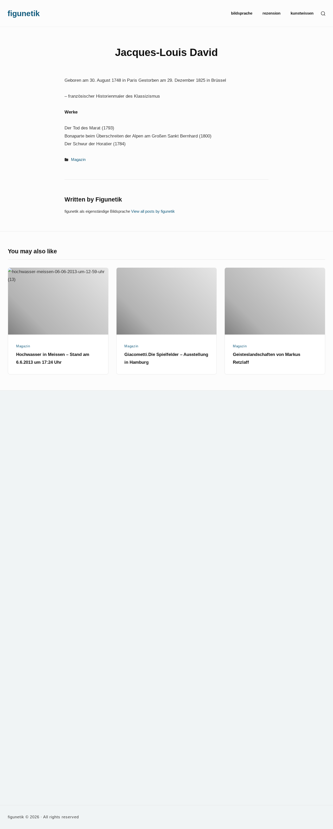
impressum (219, 434)
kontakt (216, 406)
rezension (271, 13)
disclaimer (218, 420)
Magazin (78, 160)
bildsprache (241, 13)
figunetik (24, 13)
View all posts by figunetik (153, 211)
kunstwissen (302, 13)
